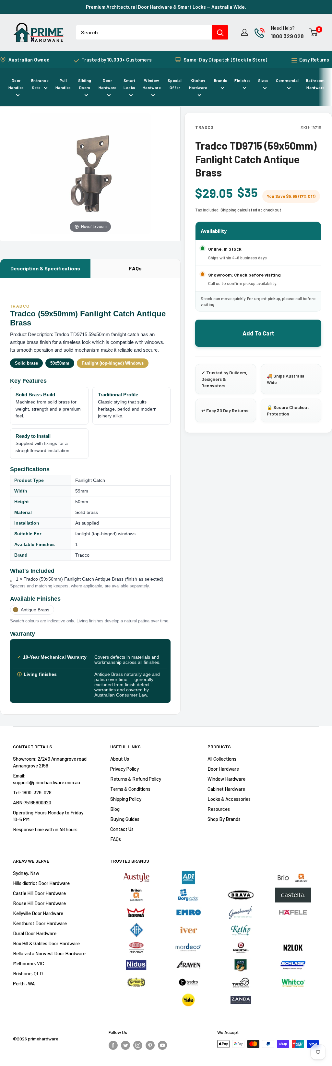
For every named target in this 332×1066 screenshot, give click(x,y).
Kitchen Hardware (198, 84)
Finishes (242, 80)
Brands (220, 80)
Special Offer (175, 84)
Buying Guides (124, 819)
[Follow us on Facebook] (113, 1045)
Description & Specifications (45, 268)
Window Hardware (151, 84)
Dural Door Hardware (34, 933)
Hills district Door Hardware (41, 883)
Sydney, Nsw (26, 873)
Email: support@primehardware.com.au (46, 779)
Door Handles (16, 84)
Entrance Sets (39, 84)
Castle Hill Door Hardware (39, 893)
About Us (119, 759)
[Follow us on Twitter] (125, 1045)
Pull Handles (63, 84)
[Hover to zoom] (90, 173)
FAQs (135, 268)
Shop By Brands (224, 819)
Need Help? (283, 28)
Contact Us (122, 829)
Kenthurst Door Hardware (40, 923)
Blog (115, 809)
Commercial (287, 80)
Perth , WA (24, 983)
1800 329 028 (287, 36)
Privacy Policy (124, 769)
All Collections (222, 759)
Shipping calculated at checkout (250, 209)
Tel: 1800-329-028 (32, 792)
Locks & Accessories (229, 799)
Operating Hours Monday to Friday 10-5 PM (48, 816)
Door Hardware (107, 84)
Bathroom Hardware (315, 84)
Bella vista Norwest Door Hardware (49, 953)
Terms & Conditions (130, 789)
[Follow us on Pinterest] (150, 1045)
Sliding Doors (84, 84)
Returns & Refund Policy (135, 779)
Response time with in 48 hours (45, 829)
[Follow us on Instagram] (137, 1045)
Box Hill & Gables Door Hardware (46, 943)
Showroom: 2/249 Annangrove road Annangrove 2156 (50, 762)
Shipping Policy (125, 799)
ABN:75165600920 (32, 802)
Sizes (263, 80)
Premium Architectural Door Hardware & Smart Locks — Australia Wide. (166, 7)
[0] (314, 32)
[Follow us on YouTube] (162, 1045)
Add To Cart (258, 333)
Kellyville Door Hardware (38, 913)
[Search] (220, 32)
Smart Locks (130, 84)
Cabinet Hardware (226, 789)
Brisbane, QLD (28, 973)
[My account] (244, 32)
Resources (219, 809)
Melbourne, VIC (28, 963)
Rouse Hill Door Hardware (39, 903)
